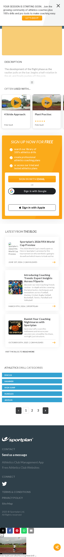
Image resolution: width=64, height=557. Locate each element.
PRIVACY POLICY (12, 497)
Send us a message (14, 455)
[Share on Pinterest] (17, 531)
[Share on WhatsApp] (24, 531)
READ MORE (28, 351)
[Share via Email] (31, 531)
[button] (32, 207)
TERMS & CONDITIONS (16, 491)
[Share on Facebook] (10, 531)
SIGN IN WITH (32, 179)
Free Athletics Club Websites (20, 467)
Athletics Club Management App (23, 462)
